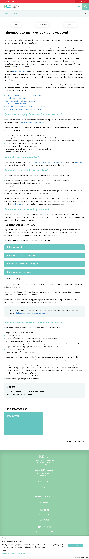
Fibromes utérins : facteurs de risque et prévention (25, 107)
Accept (76, 545)
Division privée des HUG (44, 532)
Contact (44, 487)
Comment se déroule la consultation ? (20, 101)
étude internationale (20, 72)
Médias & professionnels (43, 496)
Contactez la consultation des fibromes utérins (24, 109)
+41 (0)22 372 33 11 (44, 482)
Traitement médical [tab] (14, 247)
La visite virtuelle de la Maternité (20, 420)
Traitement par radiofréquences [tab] (19, 272)
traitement (17, 204)
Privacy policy (21, 553)
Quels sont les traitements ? (17, 104)
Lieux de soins (43, 503)
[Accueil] (11, 6)
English (4, 538)
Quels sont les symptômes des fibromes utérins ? (25, 95)
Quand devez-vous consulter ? (17, 98)
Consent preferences (8, 553)
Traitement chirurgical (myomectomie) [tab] (21, 255)
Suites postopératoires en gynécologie (30, 313)
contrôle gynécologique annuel (32, 122)
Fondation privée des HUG (44, 515)
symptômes (78, 162)
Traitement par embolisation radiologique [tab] (22, 264)
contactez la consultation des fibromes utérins (47, 162)
